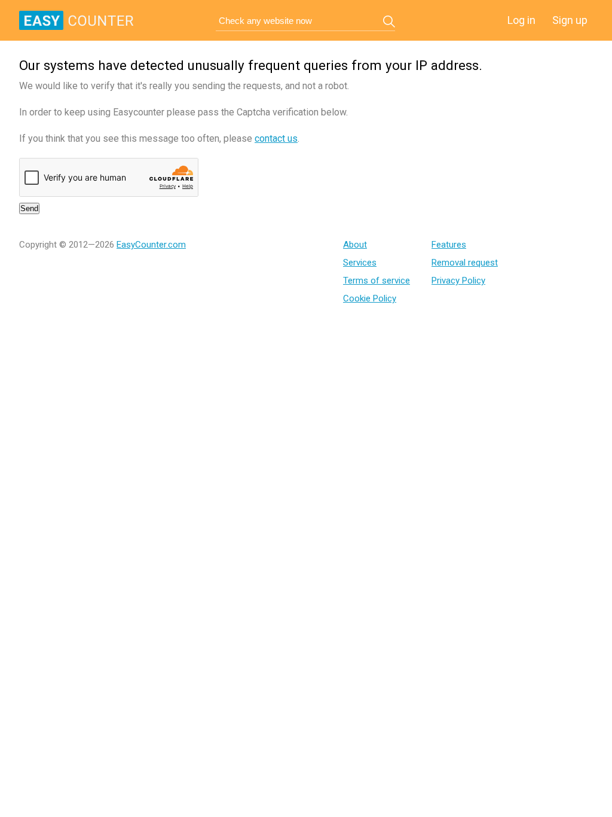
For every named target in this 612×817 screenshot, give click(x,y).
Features (449, 244)
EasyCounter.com (151, 244)
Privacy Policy (458, 280)
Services (360, 262)
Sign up (569, 20)
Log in (521, 20)
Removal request (465, 262)
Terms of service (376, 280)
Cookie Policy (369, 298)
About (355, 244)
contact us (276, 138)
